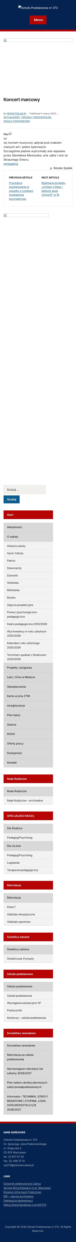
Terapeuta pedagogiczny (22, 870)
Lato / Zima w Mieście (21, 677)
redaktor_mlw (16, 113)
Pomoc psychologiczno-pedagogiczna (22, 614)
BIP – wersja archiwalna (18, 1196)
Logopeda (13, 862)
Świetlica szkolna (18, 949)
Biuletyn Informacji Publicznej (22, 1192)
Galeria (11, 724)
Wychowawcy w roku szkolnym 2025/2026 (26, 634)
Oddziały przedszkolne (36, 117)
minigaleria (11, 164)
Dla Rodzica (14, 828)
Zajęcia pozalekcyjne (20, 605)
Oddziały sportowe (18, 921)
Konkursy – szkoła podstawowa (26, 1017)
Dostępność (14, 753)
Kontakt (12, 762)
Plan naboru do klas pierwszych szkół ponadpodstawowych (27, 1085)
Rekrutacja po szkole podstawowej (20, 1057)
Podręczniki (14, 1010)
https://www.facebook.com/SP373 (25, 1205)
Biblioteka (13, 590)
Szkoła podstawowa (17, 121)
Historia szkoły (16, 546)
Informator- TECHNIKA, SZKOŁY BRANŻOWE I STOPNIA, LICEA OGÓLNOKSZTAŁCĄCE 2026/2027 (27, 1103)
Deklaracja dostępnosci (18, 1200)
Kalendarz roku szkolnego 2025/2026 (23, 645)
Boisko (11, 597)
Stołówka (13, 582)
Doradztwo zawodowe (21, 1045)
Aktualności (12, 117)
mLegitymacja (16, 705)
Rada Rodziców (17, 791)
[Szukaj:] (28, 489)
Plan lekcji (13, 715)
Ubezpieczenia (16, 686)
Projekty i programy (19, 667)
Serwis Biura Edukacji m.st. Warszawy (27, 1188)
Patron (11, 560)
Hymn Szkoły (15, 553)
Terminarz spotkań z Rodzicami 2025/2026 (26, 657)
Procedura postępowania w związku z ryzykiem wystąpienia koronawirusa (21, 190)
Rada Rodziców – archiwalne (25, 800)
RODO (11, 734)
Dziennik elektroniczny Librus (22, 1183)
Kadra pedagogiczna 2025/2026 (27, 624)
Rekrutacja (14, 897)
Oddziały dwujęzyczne (21, 914)
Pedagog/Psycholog (19, 837)
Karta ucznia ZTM (18, 696)
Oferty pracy (15, 743)
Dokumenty (14, 568)
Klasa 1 (11, 907)
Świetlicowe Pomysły (20, 958)
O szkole (12, 536)
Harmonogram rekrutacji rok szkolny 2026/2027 (25, 1071)
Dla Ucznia (14, 846)
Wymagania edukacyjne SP (24, 1003)
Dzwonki (12, 575)
